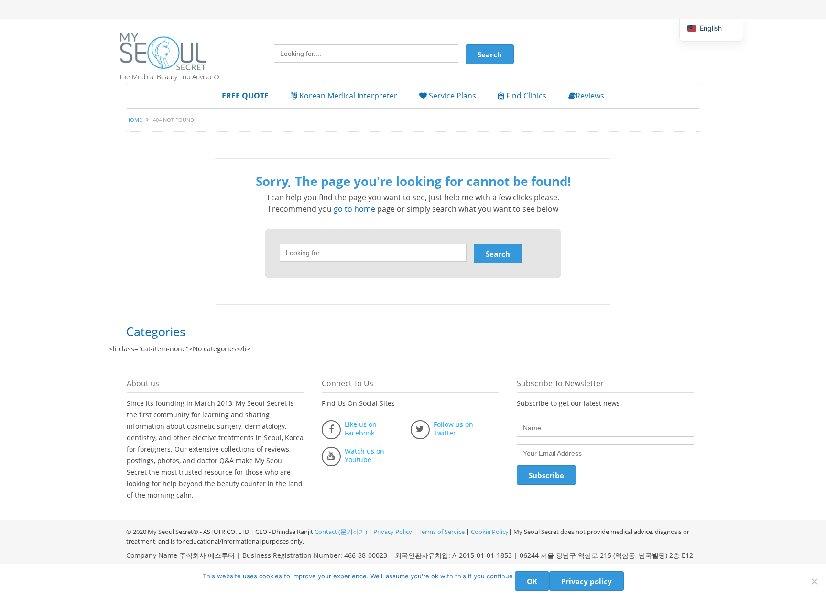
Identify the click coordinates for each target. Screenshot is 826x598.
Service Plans (451, 95)
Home (134, 119)
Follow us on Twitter (453, 428)
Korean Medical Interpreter (347, 95)
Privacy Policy (392, 531)
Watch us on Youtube (364, 455)
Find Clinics (525, 95)
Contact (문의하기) (340, 531)
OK (532, 581)
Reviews (590, 95)
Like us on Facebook (361, 428)
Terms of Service (441, 531)
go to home (354, 209)
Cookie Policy (490, 531)
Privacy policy (586, 581)
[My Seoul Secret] (174, 44)
